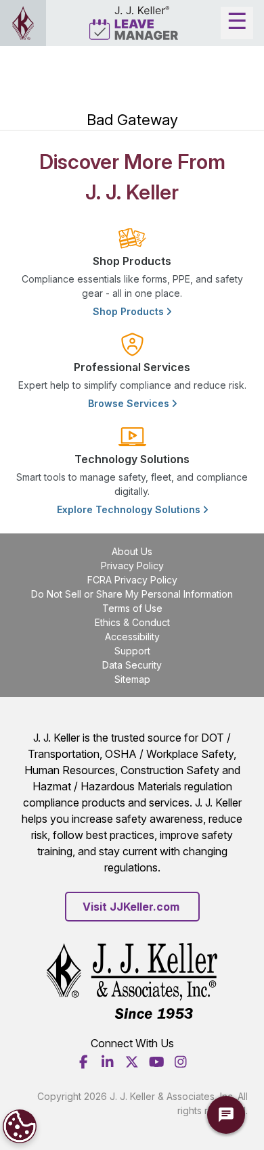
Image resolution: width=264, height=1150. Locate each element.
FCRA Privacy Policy (132, 579)
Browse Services (130, 403)
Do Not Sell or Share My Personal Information (132, 594)
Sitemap (132, 679)
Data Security (132, 665)
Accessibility (132, 636)
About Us (132, 551)
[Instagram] (181, 1062)
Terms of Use (132, 608)
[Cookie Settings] (20, 1126)
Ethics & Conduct (132, 622)
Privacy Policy (132, 565)
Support (132, 650)
